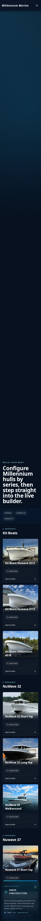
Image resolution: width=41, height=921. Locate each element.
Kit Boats (8, 513)
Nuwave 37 (9, 518)
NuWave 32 (21, 513)
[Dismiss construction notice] (35, 887)
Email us (11, 912)
